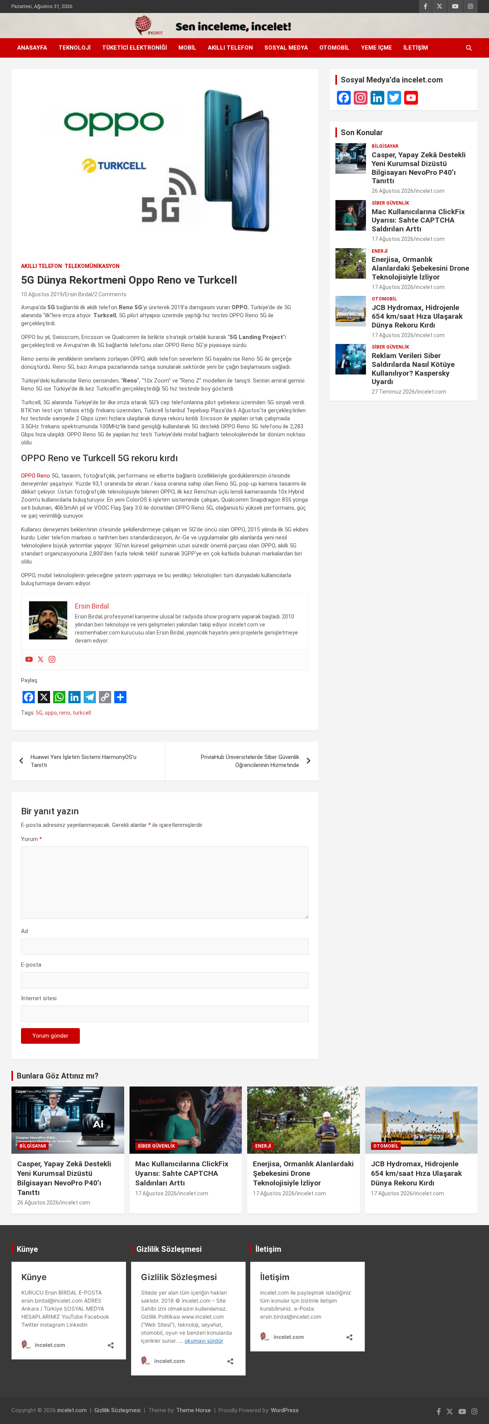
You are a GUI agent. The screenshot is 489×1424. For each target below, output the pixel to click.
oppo (51, 713)
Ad (24, 931)
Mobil (187, 47)
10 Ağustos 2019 (42, 294)
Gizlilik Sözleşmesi (117, 1410)
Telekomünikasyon (92, 266)
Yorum (31, 839)
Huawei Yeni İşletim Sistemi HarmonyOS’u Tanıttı (83, 761)
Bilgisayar (385, 146)
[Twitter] (40, 659)
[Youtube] (29, 659)
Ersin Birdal (78, 294)
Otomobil (334, 47)
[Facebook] (343, 98)
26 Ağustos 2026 (392, 191)
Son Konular (362, 132)
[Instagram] (52, 659)
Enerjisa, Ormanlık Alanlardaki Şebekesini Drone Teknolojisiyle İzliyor (420, 268)
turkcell (82, 713)
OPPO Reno (35, 475)
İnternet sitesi (39, 998)
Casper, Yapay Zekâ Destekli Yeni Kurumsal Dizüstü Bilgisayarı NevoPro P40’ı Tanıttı (419, 167)
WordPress (285, 1410)
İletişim (415, 47)
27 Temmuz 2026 (393, 392)
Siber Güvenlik (390, 203)
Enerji (380, 251)
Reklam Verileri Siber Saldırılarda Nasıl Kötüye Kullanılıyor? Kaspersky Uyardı (413, 368)
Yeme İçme (376, 47)
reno (64, 713)
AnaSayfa (32, 47)
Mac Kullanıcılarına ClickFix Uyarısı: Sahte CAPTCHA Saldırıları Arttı (418, 220)
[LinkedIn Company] (377, 98)
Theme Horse (193, 1410)
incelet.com (430, 191)
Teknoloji (74, 47)
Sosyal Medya (286, 47)
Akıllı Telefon (230, 47)
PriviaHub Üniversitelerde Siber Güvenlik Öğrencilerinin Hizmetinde (250, 761)
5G (39, 713)
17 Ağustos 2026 (392, 239)
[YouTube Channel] (411, 98)
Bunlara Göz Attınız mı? (58, 1075)
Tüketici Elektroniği (134, 47)
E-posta (31, 964)
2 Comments (110, 294)
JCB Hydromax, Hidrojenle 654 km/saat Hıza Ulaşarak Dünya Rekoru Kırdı (417, 316)
